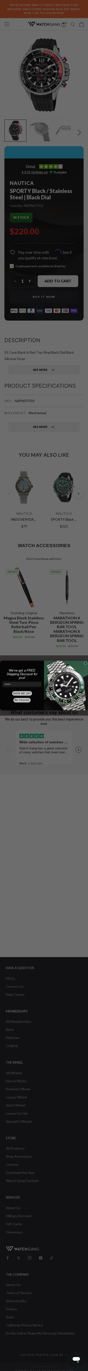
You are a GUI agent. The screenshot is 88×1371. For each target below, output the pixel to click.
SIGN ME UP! (22, 693)
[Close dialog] (85, 663)
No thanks (22, 700)
